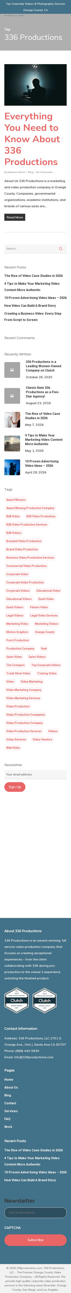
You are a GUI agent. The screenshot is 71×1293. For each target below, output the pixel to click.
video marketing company (23, 689)
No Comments (44, 172)
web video (13, 747)
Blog (30, 172)
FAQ (7, 1119)
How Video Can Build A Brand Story (30, 306)
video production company (24, 723)
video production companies (25, 714)
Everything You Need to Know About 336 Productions (32, 139)
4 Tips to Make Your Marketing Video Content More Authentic (32, 287)
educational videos (19, 599)
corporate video (17, 574)
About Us (11, 1087)
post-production (17, 640)
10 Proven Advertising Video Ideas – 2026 (35, 298)
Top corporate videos (46, 665)
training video (47, 673)
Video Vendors (42, 739)
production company (20, 648)
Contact (10, 1103)
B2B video (13, 516)
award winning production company (30, 508)
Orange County (44, 632)
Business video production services (30, 557)
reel (44, 648)
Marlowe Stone (16, 172)
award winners (16, 499)
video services (16, 739)
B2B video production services (26, 524)
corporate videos (18, 590)
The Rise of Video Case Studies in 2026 (33, 276)
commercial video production (26, 565)
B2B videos (13, 532)
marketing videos (46, 623)
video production (18, 706)
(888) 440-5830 (27, 1051)
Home (8, 1079)
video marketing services (23, 698)
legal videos (14, 615)
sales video (14, 656)
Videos (53, 731)
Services (11, 1111)
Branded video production (23, 541)
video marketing (32, 681)
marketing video (17, 623)
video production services (24, 731)
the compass (15, 665)
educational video (48, 590)
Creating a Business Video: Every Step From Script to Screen (32, 317)
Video (10, 681)
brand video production (22, 549)
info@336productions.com (33, 1057)
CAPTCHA (12, 1228)
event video (46, 599)
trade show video (18, 673)
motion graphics (17, 632)
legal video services (44, 615)
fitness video (39, 607)
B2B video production (40, 516)
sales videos (37, 656)
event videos (14, 607)
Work (8, 1127)
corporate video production (25, 582)
